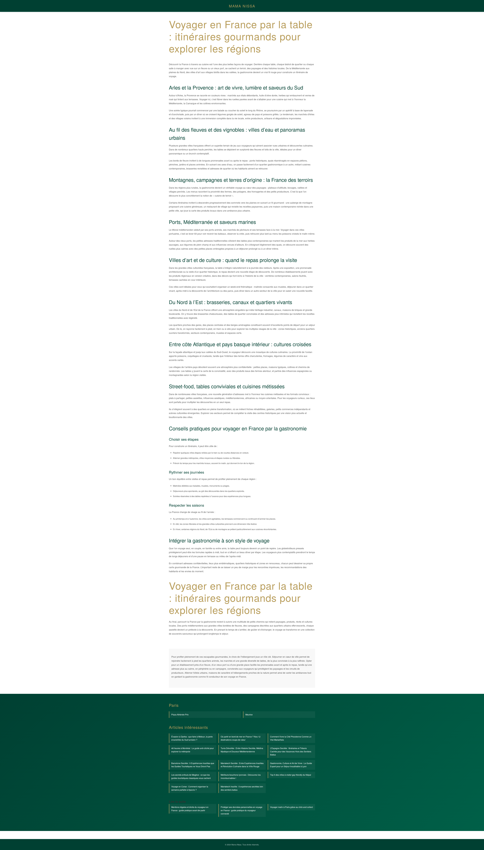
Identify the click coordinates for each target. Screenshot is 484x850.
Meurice (249, 714)
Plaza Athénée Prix (180, 714)
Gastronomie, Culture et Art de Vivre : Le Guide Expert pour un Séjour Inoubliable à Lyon (291, 765)
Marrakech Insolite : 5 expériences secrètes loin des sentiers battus (242, 788)
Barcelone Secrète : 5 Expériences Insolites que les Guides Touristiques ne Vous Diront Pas (192, 765)
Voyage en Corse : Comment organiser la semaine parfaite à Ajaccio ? (189, 788)
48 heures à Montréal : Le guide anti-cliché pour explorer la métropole (192, 750)
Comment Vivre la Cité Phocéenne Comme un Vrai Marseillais (290, 738)
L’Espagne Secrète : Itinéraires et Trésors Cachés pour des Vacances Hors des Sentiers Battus (290, 751)
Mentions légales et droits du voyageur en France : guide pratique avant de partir (189, 809)
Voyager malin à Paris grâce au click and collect (291, 807)
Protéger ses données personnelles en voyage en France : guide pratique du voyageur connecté (241, 810)
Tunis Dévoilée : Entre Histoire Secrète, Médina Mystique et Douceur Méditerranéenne (242, 750)
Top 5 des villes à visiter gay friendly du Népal (290, 774)
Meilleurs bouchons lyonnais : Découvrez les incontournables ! (241, 776)
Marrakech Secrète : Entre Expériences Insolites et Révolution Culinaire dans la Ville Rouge (242, 765)
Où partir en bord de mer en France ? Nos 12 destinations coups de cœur (240, 738)
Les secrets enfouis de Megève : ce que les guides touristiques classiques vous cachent (191, 776)
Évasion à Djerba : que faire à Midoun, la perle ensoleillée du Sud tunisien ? (192, 738)
